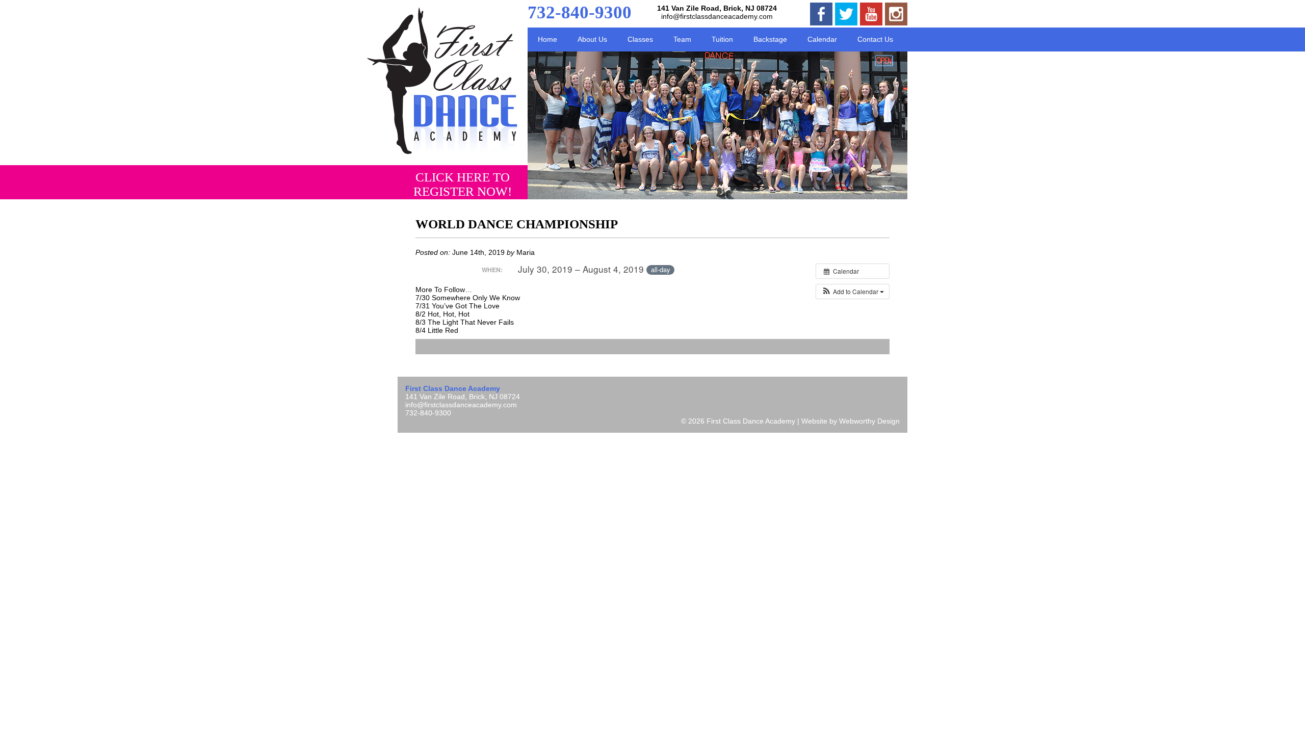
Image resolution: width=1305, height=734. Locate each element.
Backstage (770, 39)
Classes (640, 39)
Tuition (722, 39)
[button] (852, 291)
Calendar (822, 39)
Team (682, 39)
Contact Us (875, 39)
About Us (592, 39)
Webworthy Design (869, 421)
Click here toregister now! (462, 184)
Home (547, 39)
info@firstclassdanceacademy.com (717, 16)
